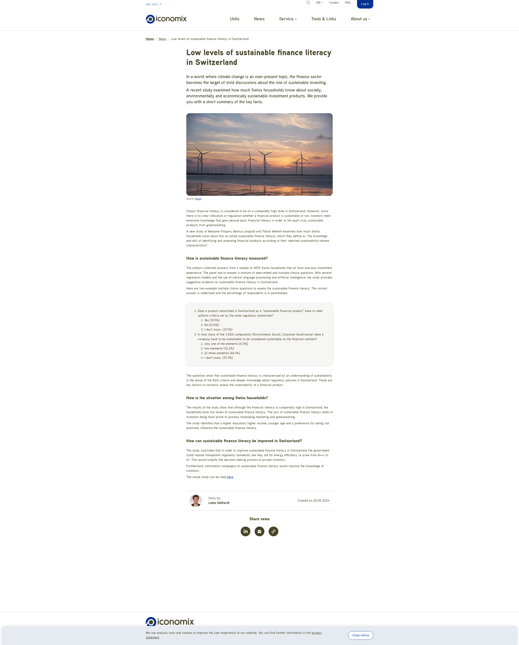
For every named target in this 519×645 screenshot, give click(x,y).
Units (234, 19)
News (259, 19)
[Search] (309, 3)
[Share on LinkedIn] (245, 531)
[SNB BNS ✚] (166, 4)
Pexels (198, 199)
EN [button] (318, 2)
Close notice (360, 635)
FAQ (348, 2)
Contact (334, 2)
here (230, 477)
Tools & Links (323, 19)
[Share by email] (259, 531)
